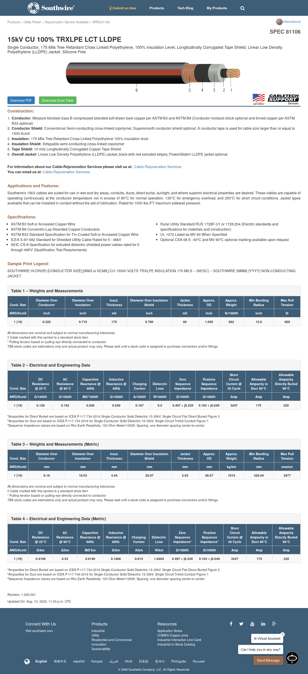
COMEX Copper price (172, 635)
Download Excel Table (58, 100)
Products (13, 22)
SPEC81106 (101, 22)
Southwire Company (141, 669)
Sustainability (101, 648)
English (41, 661)
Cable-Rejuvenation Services (157, 166)
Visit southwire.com (39, 630)
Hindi (128, 661)
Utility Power (32, 22)
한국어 (160, 661)
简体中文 (60, 661)
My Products (217, 7)
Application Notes (169, 630)
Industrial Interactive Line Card (179, 639)
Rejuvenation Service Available (67, 22)
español (79, 661)
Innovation (99, 644)
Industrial (98, 630)
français (97, 661)
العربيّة (113, 661)
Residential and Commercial (112, 639)
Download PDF (21, 100)
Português (178, 661)
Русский (199, 661)
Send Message (268, 660)
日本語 (143, 661)
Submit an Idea (124, 7)
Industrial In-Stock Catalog (176, 644)
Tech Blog (185, 7)
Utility (95, 635)
